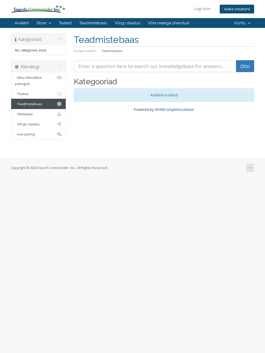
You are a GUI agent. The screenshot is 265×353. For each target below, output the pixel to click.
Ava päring (25, 134)
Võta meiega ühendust (168, 23)
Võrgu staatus (127, 23)
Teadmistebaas (93, 23)
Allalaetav (24, 114)
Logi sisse (202, 8)
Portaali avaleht (84, 51)
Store (42, 23)
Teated (65, 23)
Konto (241, 23)
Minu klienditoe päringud (28, 80)
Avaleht (22, 23)
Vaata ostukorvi (237, 8)
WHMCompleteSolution (174, 109)
